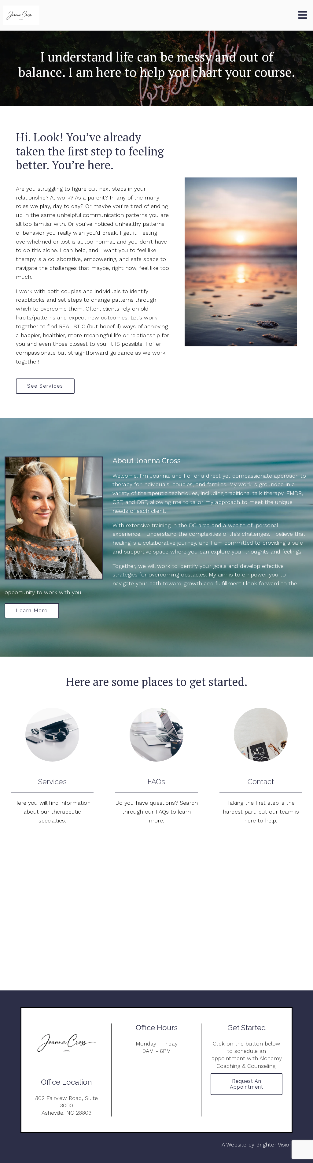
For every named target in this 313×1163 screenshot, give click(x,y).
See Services (45, 386)
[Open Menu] (302, 15)
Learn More (32, 610)
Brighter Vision (274, 1144)
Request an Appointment (246, 1084)
